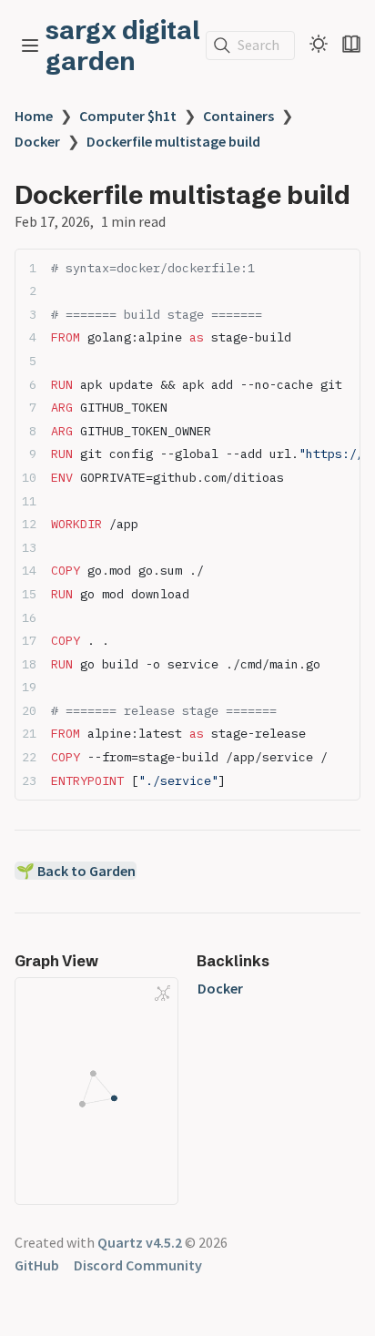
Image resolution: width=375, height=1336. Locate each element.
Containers (238, 116)
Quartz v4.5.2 (139, 1242)
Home (34, 116)
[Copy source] (341, 267)
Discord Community (138, 1265)
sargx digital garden (123, 45)
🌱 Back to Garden (76, 871)
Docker (37, 141)
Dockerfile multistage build (173, 141)
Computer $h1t (128, 116)
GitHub (37, 1265)
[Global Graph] (163, 994)
